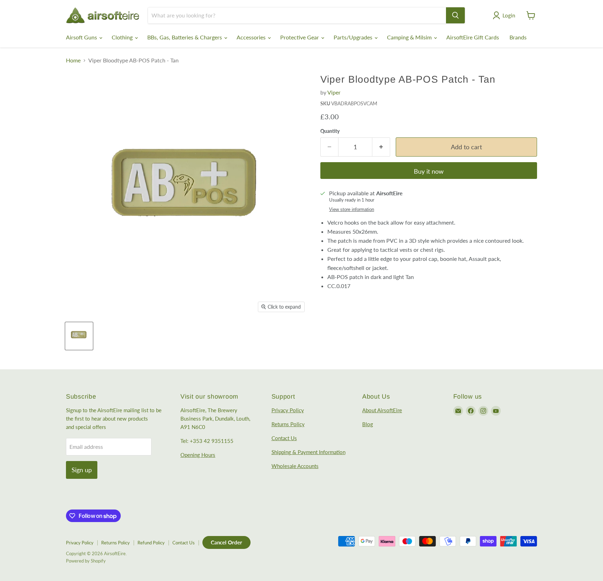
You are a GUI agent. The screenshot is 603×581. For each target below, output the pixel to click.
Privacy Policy (287, 410)
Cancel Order (226, 542)
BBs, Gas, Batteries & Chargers (185, 37)
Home (73, 60)
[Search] (455, 15)
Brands (518, 37)
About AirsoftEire (382, 410)
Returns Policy (288, 424)
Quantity (330, 131)
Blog (367, 424)
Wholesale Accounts (295, 466)
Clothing (123, 37)
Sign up (82, 470)
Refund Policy (151, 542)
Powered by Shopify (86, 561)
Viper (334, 92)
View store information (351, 209)
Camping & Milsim (410, 37)
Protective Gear (300, 37)
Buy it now (429, 171)
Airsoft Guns (82, 37)
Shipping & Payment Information (308, 452)
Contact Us (284, 438)
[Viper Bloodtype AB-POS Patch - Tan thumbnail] (79, 336)
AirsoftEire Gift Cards (472, 37)
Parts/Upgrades (354, 37)
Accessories (252, 37)
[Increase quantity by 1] (381, 147)
